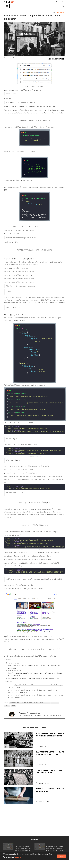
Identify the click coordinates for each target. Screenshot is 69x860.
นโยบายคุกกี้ (18, 857)
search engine (27, 703)
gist (29, 585)
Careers (58, 2)
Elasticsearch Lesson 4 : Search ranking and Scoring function (50, 734)
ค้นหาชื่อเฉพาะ (54, 703)
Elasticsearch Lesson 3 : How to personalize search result (50, 753)
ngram (7, 706)
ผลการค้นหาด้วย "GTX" (34, 435)
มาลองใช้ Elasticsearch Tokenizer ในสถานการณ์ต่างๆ (50, 790)
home (54, 12)
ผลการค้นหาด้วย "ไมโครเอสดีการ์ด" (34, 550)
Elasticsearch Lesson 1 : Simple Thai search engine (50, 771)
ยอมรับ (61, 856)
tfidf (13, 706)
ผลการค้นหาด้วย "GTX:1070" (34, 456)
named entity (38, 703)
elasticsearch (15, 703)
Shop (63, 2)
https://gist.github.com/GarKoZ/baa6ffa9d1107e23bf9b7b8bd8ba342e (35, 678)
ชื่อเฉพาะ (47, 703)
